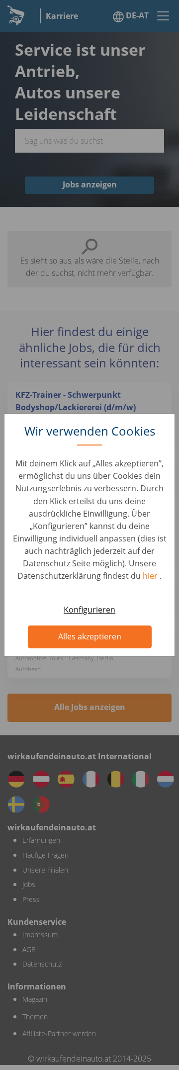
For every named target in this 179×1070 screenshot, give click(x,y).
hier (151, 575)
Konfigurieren (89, 609)
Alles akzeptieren (89, 636)
